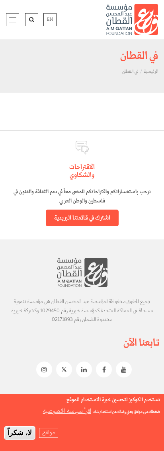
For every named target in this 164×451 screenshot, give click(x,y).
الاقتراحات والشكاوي (82, 171)
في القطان (130, 71)
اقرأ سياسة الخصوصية (67, 411)
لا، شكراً (20, 433)
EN (50, 19)
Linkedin (82, 369)
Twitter (62, 369)
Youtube (122, 369)
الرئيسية (151, 71)
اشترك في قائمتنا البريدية (82, 218)
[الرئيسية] (132, 19)
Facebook (102, 369)
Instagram (42, 369)
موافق (48, 432)
